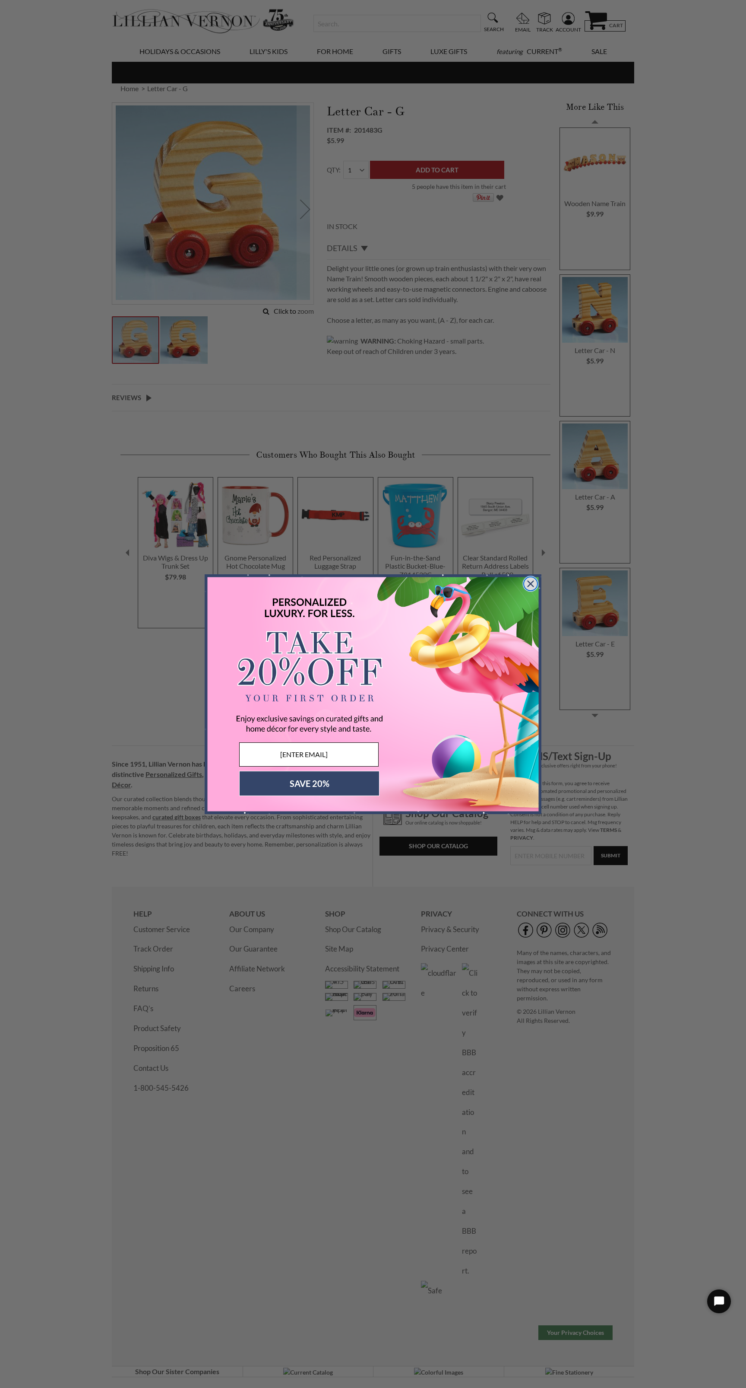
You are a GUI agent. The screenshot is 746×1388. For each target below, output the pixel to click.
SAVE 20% (309, 783)
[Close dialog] (530, 583)
